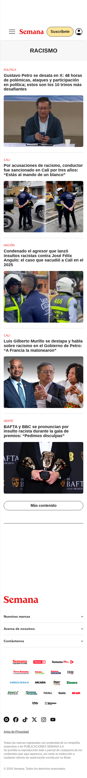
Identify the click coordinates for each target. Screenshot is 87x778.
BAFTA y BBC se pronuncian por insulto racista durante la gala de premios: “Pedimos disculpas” (36, 431)
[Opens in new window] (16, 719)
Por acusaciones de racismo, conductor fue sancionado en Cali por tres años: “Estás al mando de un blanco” (43, 170)
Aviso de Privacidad (21, 732)
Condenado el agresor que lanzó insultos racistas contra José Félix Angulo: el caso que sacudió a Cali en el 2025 (43, 258)
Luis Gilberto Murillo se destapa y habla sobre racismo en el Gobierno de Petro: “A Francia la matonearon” (43, 346)
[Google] (6, 719)
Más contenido (44, 505)
